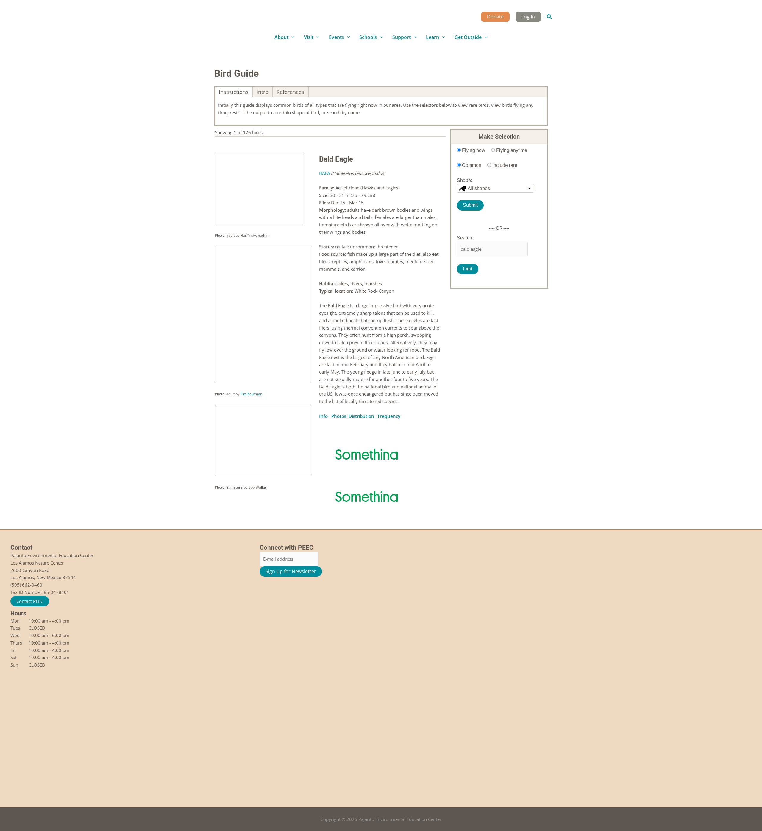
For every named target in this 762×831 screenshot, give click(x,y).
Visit (308, 37)
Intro (262, 91)
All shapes (479, 188)
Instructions (234, 91)
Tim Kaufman (251, 393)
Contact (21, 547)
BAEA (324, 173)
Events (336, 37)
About (281, 37)
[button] (549, 17)
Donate (495, 16)
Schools (368, 37)
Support (401, 37)
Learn (432, 37)
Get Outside (468, 37)
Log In (528, 16)
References (290, 91)
